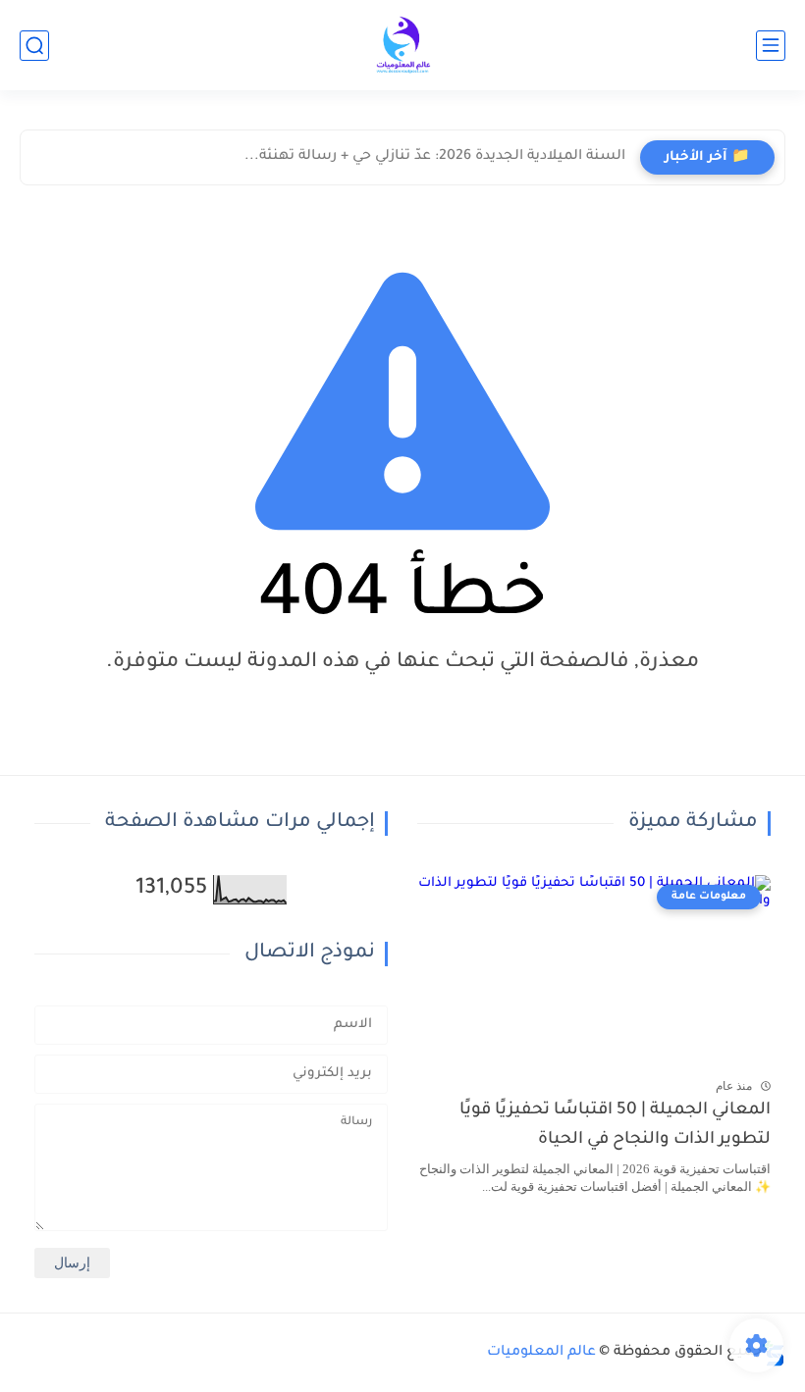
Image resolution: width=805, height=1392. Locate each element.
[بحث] (34, 45)
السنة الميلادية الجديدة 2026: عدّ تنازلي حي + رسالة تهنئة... (434, 157)
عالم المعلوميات (541, 1353)
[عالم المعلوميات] (402, 45)
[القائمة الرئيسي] (770, 45)
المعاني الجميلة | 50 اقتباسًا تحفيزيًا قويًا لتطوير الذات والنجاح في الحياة (615, 1126)
